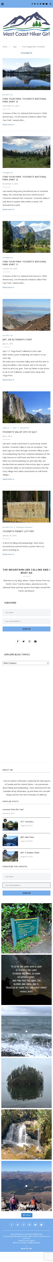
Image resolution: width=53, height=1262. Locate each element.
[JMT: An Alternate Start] (26, 315)
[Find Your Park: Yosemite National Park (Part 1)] (26, 237)
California (6, 428)
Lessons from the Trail (13, 809)
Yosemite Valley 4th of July (20, 432)
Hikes (14, 428)
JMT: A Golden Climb (30, 852)
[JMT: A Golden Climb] (10, 856)
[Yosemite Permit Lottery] (26, 506)
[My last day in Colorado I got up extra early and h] (26, 1186)
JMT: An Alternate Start (17, 339)
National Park (24, 428)
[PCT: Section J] (10, 825)
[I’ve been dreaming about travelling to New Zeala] (26, 928)
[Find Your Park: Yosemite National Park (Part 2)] (26, 152)
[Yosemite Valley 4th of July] (26, 407)
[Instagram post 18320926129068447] (26, 1031)
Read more (7, 124)
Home (5, 47)
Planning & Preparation (24, 527)
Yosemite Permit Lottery (18, 531)
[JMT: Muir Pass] (10, 841)
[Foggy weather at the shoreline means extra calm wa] (26, 1083)
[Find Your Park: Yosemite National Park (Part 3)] (26, 74)
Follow (28, 1215)
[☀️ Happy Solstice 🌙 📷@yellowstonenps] (26, 980)
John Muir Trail (8, 94)
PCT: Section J (27, 821)
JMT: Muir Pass (27, 837)
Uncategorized (8, 172)
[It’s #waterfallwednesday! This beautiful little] (26, 1134)
